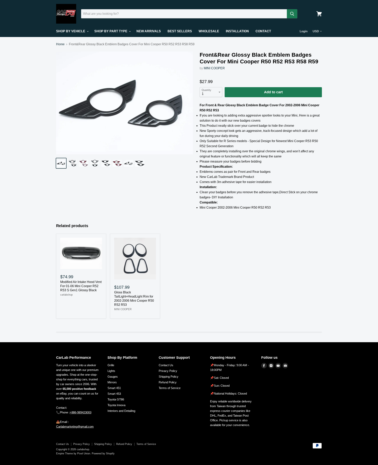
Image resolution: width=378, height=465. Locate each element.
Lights (111, 371)
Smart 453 (114, 393)
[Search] (292, 13)
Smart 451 (114, 388)
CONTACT (263, 31)
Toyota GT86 (115, 399)
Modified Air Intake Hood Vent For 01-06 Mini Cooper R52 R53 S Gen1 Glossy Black (81, 286)
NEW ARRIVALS (148, 31)
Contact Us (166, 365)
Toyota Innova (116, 405)
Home (60, 44)
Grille (110, 365)
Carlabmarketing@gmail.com (75, 426)
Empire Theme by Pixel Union (73, 453)
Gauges (112, 376)
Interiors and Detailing (121, 410)
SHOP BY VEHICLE (71, 31)
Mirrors (112, 382)
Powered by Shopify (103, 453)
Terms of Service (170, 388)
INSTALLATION (237, 31)
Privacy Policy (168, 371)
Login (304, 31)
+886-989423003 (80, 412)
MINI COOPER (214, 68)
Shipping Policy (168, 376)
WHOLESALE (209, 31)
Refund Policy (168, 382)
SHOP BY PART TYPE (111, 31)
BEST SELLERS (180, 31)
